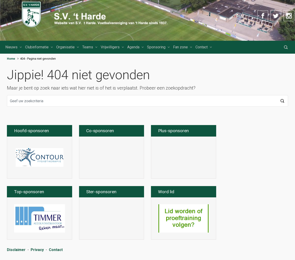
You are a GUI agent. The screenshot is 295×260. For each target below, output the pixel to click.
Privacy (37, 250)
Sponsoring (156, 47)
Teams (87, 47)
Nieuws (11, 47)
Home (11, 58)
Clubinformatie (37, 47)
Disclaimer (16, 250)
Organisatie (65, 47)
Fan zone (180, 47)
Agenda (133, 47)
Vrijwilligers (110, 47)
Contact (201, 47)
